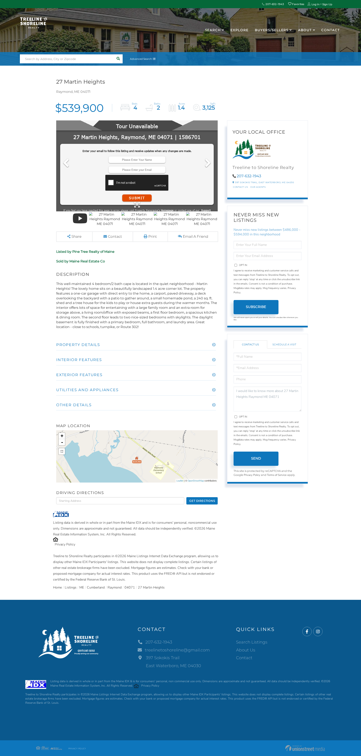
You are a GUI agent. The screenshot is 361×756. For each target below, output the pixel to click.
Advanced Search (141, 58)
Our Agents (258, 187)
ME (81, 587)
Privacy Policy (65, 544)
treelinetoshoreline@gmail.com (177, 650)
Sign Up (327, 4)
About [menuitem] (305, 30)
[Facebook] (307, 631)
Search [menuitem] (213, 30)
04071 (130, 587)
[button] (118, 58)
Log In (315, 4)
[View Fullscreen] (62, 451)
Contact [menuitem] (330, 30)
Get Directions (202, 500)
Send (256, 458)
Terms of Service (277, 475)
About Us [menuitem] (245, 650)
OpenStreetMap (196, 480)
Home (57, 587)
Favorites (297, 4)
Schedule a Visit (284, 344)
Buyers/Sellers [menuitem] (272, 30)
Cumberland (96, 587)
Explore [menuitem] (239, 30)
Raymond (115, 587)
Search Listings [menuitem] (251, 642)
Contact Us (240, 187)
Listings (70, 587)
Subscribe (256, 307)
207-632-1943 (274, 4)
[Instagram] (317, 631)
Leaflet (180, 480)
